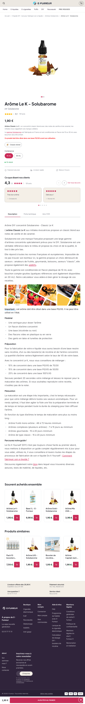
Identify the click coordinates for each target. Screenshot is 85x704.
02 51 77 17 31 (7, 632)
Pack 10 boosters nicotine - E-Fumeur (12, 556)
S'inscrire (26, 674)
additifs (32, 265)
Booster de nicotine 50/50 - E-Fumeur (51, 556)
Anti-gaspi (27, 632)
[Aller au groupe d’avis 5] (46, 205)
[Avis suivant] (64, 183)
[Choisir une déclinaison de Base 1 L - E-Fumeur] (36, 517)
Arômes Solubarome (51, 16)
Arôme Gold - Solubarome (52, 509)
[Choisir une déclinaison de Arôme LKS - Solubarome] (36, 564)
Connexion (42, 612)
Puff (24, 616)
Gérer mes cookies (46, 693)
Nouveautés (27, 620)
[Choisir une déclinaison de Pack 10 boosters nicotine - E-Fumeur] (17, 564)
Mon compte (42, 615)
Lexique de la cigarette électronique (57, 628)
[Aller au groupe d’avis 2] (40, 205)
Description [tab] (12, 214)
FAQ (53, 609)
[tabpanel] (42, 346)
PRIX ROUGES (64, 9)
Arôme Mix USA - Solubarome (70, 509)
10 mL (9, 156)
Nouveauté (51, 9)
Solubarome (13, 109)
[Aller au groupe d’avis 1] (38, 205)
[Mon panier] (81, 3)
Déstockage (27, 624)
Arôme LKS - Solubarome (31, 556)
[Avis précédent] (58, 183)
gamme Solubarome (14, 132)
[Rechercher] (3, 3)
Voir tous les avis (74, 183)
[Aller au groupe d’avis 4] (44, 205)
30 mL (18, 156)
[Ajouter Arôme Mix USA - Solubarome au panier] (76, 517)
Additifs (26, 628)
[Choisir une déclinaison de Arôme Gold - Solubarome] (56, 517)
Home (5, 9)
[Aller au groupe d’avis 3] (42, 205)
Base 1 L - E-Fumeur (31, 509)
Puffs (36, 9)
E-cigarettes (26, 9)
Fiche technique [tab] (30, 214)
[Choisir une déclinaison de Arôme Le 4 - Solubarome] (17, 517)
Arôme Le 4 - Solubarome (12, 509)
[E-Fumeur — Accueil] (42, 3)
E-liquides (14, 9)
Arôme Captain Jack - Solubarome (71, 556)
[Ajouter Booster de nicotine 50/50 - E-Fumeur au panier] (56, 564)
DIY (42, 9)
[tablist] (42, 214)
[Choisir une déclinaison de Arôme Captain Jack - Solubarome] (76, 564)
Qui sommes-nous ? (5, 660)
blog (35, 464)
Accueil (7, 16)
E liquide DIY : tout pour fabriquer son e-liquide (27, 16)
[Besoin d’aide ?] (80, 699)
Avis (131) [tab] (46, 214)
